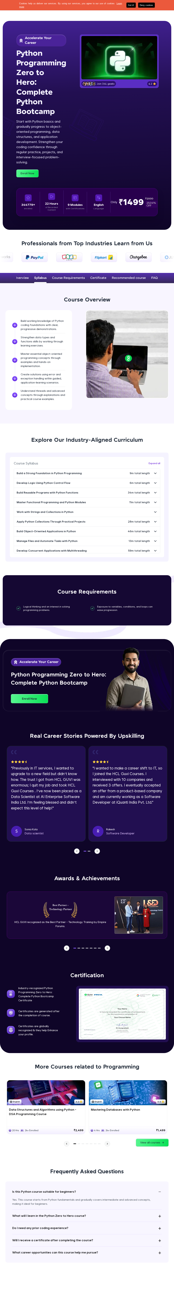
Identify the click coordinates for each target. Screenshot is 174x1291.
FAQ (154, 278)
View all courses (150, 1142)
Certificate (98, 278)
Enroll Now (27, 173)
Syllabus (40, 278)
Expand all (154, 463)
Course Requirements (68, 278)
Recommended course (129, 278)
